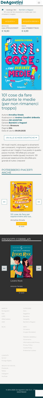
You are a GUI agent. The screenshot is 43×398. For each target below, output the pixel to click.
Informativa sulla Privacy (31, 342)
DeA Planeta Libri (12, 2)
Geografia (26, 319)
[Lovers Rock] (21, 261)
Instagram (5, 373)
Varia (24, 311)
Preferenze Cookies (29, 350)
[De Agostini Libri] (2, 10)
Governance (27, 339)
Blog (4, 327)
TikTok (4, 371)
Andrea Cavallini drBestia (27, 117)
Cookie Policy (27, 348)
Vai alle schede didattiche (20, 138)
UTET (3, 316)
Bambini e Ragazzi (26, 10)
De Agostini (15, 120)
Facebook (5, 368)
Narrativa (26, 316)
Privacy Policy (28, 345)
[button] (4, 201)
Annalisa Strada (16, 115)
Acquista (9, 21)
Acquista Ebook (30, 21)
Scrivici (4, 358)
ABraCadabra (6, 319)
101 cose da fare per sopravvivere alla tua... (21, 215)
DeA (3, 313)
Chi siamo (26, 329)
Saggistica (26, 313)
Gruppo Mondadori (29, 332)
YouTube (4, 376)
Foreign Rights (6, 360)
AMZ (3, 322)
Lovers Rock (16, 281)
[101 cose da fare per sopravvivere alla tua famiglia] (21, 196)
